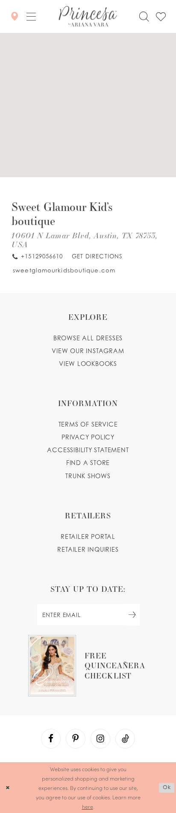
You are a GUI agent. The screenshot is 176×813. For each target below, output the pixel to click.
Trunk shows (88, 476)
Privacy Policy (88, 437)
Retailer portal (88, 536)
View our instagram (88, 350)
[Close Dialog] (8, 787)
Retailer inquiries (87, 549)
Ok (167, 787)
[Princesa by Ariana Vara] (88, 16)
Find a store (88, 462)
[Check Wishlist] (161, 16)
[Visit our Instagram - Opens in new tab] (100, 739)
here (87, 806)
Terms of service (88, 424)
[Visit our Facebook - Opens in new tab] (51, 739)
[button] (31, 16)
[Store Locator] (14, 16)
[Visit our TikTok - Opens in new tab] (125, 739)
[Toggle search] (144, 16)
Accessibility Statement (88, 449)
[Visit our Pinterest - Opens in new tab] (75, 739)
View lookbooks (88, 363)
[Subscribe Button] (132, 615)
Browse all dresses (88, 338)
